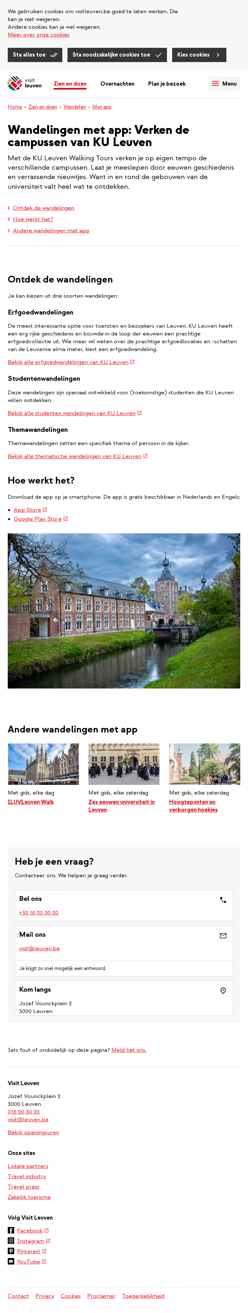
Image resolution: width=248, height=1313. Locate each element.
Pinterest (32, 1252)
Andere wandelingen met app (51, 230)
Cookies (71, 1296)
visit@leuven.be (39, 948)
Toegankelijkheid (143, 1296)
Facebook (33, 1231)
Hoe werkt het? (33, 219)
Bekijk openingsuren (33, 1132)
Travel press (23, 1186)
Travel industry (27, 1176)
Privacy (45, 1296)
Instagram (34, 1241)
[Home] (25, 84)
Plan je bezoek (167, 84)
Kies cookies (194, 55)
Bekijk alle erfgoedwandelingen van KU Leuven (71, 362)
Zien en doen (70, 84)
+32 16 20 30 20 (39, 912)
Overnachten (117, 84)
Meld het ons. (129, 1050)
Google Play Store (41, 519)
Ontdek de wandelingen (43, 208)
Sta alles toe (30, 55)
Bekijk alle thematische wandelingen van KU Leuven (78, 456)
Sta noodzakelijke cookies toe (112, 55)
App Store (30, 510)
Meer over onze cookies (38, 34)
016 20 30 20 (24, 1112)
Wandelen (75, 107)
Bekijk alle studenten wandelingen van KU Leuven (75, 413)
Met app (102, 107)
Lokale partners (28, 1166)
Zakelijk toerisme (29, 1197)
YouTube (31, 1262)
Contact (18, 1296)
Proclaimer (101, 1296)
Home (15, 107)
